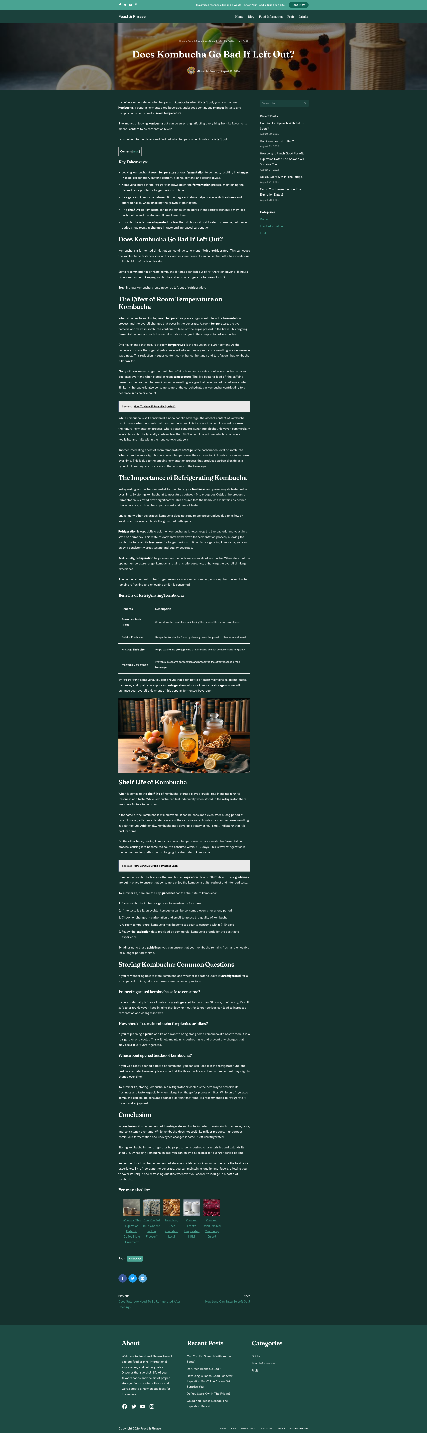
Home (239, 16)
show (136, 151)
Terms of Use (265, 1428)
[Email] (142, 1278)
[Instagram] (135, 4)
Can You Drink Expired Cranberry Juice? (212, 1228)
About (234, 1428)
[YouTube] (143, 1407)
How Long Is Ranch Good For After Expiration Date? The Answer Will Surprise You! (283, 158)
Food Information (271, 16)
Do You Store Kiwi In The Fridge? (281, 177)
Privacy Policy (248, 1428)
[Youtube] (130, 4)
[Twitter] (125, 4)
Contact (281, 1428)
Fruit (290, 16)
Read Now (299, 5)
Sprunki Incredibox (299, 1428)
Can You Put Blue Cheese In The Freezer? (151, 1228)
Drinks (303, 16)
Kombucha (135, 1258)
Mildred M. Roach (206, 71)
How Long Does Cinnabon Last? (171, 1228)
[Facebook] (119, 4)
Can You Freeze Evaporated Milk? (191, 1228)
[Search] (305, 103)
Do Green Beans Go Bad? (277, 141)
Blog (251, 16)
